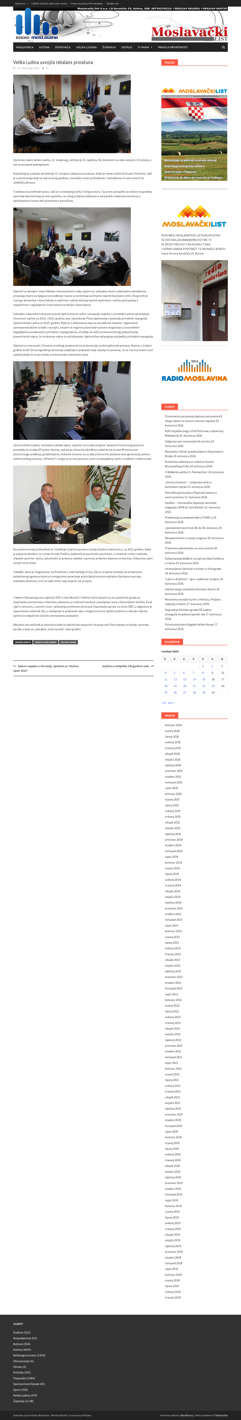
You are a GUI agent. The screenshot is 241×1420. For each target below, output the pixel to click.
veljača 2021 (172, 1103)
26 (175, 692)
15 (203, 679)
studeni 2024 (173, 845)
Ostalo (126, 47)
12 (175, 679)
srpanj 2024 (172, 868)
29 (203, 692)
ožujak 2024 (172, 891)
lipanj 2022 (172, 1011)
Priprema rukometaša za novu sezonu (189, 548)
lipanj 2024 (172, 874)
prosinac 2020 (174, 1114)
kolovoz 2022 (173, 1000)
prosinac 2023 (174, 908)
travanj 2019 (173, 1229)
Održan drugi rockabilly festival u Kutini (190, 589)
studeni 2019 (173, 1189)
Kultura (18, 1344)
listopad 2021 (173, 1057)
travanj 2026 (173, 748)
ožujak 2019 (172, 1234)
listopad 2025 (173, 782)
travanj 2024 (173, 885)
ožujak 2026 (172, 753)
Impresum (20, 3)
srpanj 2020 (172, 1143)
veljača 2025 (172, 828)
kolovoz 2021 (173, 1068)
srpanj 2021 (172, 1074)
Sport (17, 1390)
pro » (171, 702)
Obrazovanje (21, 1361)
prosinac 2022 (174, 977)
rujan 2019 (171, 1200)
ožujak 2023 (172, 960)
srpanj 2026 (172, 731)
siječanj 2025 (173, 834)
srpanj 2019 (172, 1211)
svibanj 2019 (173, 1223)
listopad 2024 (173, 851)
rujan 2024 (171, 857)
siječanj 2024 (173, 902)
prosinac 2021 (174, 1045)
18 (165, 686)
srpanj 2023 (172, 937)
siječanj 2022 (173, 1040)
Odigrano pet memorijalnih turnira (187, 441)
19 (175, 686)
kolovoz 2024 (173, 862)
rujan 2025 (171, 788)
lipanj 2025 (172, 805)
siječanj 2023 (173, 971)
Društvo (18, 1332)
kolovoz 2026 (173, 725)
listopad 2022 (173, 988)
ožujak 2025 (172, 822)
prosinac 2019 (174, 1183)
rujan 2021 (171, 1063)
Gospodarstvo (22, 1338)
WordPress (187, 1415)
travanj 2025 (173, 816)
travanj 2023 (173, 954)
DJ (47, 68)
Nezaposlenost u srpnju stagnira (186, 538)
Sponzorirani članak (26, 1384)
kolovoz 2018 (173, 1274)
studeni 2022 (173, 983)
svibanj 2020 (173, 1154)
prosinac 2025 (174, 771)
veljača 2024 (172, 897)
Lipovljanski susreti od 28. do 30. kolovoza (191, 528)
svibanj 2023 (173, 948)
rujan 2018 (171, 1269)
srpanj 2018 (172, 1280)
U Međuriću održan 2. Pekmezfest (186, 472)
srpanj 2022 (172, 1005)
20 (184, 686)
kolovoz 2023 (173, 931)
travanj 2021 (173, 1091)
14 (194, 679)
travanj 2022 (173, 1023)
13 (184, 679)
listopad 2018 (173, 1263)
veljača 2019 (172, 1240)
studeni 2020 (173, 1120)
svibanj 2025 (173, 811)
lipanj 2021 (172, 1080)
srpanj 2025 (172, 799)
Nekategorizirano (45, 642)
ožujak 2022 (172, 1028)
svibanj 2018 (173, 1292)
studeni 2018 (173, 1257)
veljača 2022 (172, 1034)
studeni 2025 (173, 776)
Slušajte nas (112, 3)
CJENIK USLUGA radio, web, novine (49, 3)
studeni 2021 (173, 1051)
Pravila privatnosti (173, 47)
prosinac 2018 (174, 1251)
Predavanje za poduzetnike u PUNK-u (189, 517)
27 (184, 692)
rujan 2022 (171, 994)
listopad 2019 (173, 1194)
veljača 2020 (172, 1171)
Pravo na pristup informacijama (87, 3)
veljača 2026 (172, 759)
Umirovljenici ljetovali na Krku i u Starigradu (193, 569)
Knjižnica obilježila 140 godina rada (125, 666)
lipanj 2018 (172, 1286)
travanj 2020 (173, 1160)
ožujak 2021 (172, 1097)
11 (165, 679)
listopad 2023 (173, 919)
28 (194, 692)
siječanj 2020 (173, 1177)
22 (203, 686)
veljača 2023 (172, 965)
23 (213, 686)
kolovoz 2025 (173, 794)
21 (194, 686)
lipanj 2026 (172, 736)
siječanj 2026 (173, 765)
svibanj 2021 (173, 1086)
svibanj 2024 (173, 879)
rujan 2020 (171, 1131)
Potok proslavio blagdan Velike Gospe (189, 624)
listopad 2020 (173, 1126)
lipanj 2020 (172, 1148)
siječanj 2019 (173, 1246)
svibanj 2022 (173, 1017)
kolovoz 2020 (173, 1137)
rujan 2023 (171, 925)
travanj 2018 (173, 1297)
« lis (163, 702)
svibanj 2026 (173, 742)
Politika (18, 1372)
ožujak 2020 (172, 1166)
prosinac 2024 (174, 839)
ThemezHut (221, 1415)
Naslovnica (25, 47)
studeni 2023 (173, 914)
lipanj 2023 (172, 942)
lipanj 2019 (172, 1217)
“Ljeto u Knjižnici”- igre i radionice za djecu (192, 579)
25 (165, 692)
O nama (143, 47)
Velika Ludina (86, 47)
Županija (109, 47)
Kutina (44, 47)
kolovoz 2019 (173, 1206)
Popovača (62, 47)
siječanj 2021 (173, 1108)
